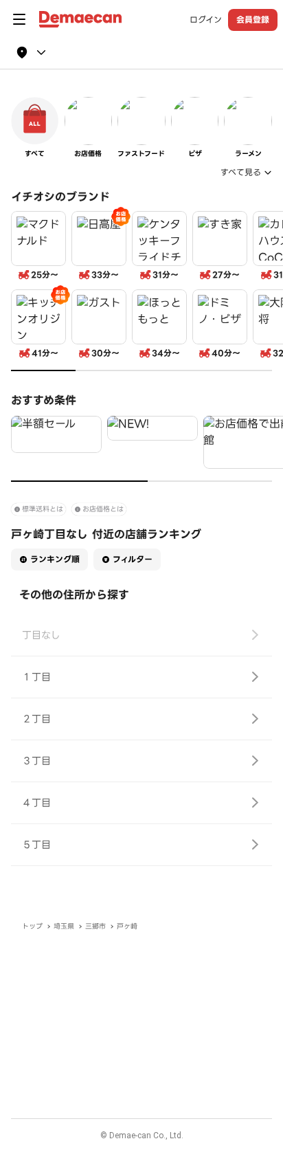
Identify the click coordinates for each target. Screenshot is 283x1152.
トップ (32, 926)
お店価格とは (103, 509)
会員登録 (252, 19)
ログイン (206, 19)
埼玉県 (64, 926)
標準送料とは (42, 509)
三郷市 (95, 926)
